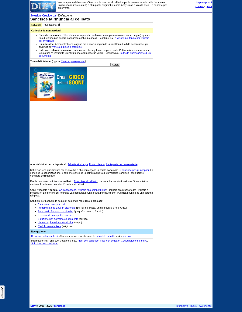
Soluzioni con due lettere (44, 243)
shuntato (101, 236)
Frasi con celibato (109, 240)
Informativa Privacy (186, 305)
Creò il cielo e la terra (49, 226)
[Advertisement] (183, 70)
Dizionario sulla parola (44, 236)
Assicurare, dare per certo (52, 204)
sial (129, 236)
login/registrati (204, 2)
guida (209, 6)
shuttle (111, 236)
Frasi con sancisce (88, 240)
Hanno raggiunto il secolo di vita (55, 222)
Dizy (33, 305)
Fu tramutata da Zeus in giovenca (56, 207)
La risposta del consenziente (121, 164)
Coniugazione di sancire (134, 240)
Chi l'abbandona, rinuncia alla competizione (82, 189)
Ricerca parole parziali (73, 61)
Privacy (2, 293)
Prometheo (59, 305)
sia (124, 236)
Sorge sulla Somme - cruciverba (55, 211)
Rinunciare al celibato (85, 181)
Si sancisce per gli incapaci (134, 170)
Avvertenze (205, 305)
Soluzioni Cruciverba (43, 15)
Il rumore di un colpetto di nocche (56, 215)
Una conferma (97, 164)
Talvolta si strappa (78, 164)
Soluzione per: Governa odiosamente (58, 218)
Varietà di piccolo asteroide (67, 46)
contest (199, 6)
